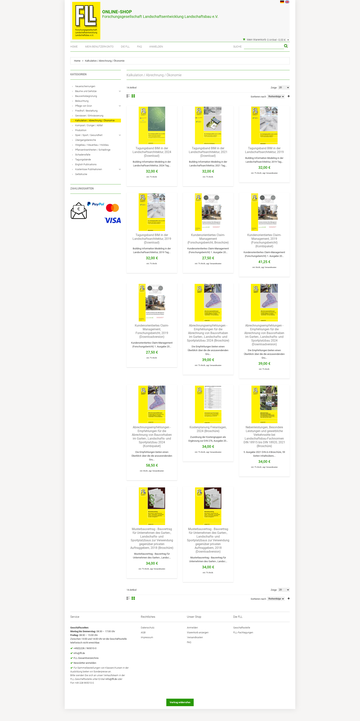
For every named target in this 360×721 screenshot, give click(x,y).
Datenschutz (147, 627)
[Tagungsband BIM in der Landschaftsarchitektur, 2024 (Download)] (152, 125)
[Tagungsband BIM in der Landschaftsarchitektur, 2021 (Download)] (208, 125)
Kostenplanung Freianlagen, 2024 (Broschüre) (208, 429)
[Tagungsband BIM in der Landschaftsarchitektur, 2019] (264, 125)
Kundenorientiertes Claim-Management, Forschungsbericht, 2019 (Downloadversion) (152, 331)
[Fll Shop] (86, 19)
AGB (143, 632)
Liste (128, 95)
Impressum (147, 637)
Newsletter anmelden (85, 662)
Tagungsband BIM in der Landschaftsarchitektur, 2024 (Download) (152, 152)
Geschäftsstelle (241, 627)
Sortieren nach (258, 96)
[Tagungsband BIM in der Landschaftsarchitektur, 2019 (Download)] (152, 212)
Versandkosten (272, 173)
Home (74, 46)
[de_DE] (282, 2)
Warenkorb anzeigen (197, 632)
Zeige (274, 87)
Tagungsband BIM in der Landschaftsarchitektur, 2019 (264, 150)
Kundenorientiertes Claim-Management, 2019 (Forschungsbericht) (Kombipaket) (264, 240)
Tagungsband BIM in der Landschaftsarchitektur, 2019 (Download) (152, 238)
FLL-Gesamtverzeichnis (86, 658)
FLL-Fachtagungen (243, 632)
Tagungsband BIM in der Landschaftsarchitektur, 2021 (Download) (208, 152)
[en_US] (287, 2)
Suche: (237, 46)
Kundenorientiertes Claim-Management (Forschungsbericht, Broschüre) (208, 238)
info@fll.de (79, 653)
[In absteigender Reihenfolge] (288, 96)
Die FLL (125, 46)
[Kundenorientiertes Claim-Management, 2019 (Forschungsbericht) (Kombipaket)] (264, 212)
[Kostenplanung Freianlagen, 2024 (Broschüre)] (208, 404)
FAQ (139, 46)
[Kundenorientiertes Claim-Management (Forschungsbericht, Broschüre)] (208, 212)
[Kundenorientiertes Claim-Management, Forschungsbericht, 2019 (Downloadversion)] (152, 302)
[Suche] (286, 46)
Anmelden (156, 46)
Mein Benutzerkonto (99, 46)
